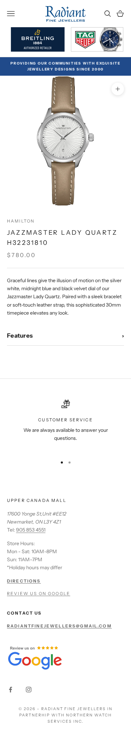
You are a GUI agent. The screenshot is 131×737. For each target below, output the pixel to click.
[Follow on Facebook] (10, 689)
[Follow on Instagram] (28, 689)
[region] (65, 425)
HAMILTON (21, 221)
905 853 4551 (30, 530)
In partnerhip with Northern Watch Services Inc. (65, 715)
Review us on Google (38, 593)
